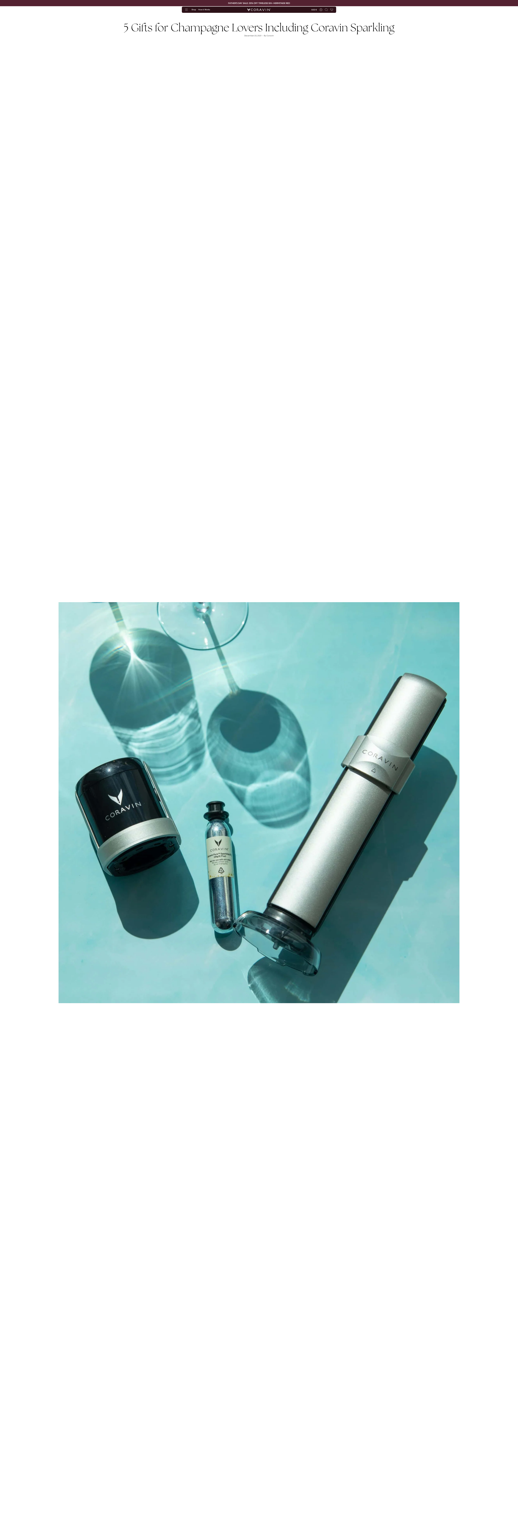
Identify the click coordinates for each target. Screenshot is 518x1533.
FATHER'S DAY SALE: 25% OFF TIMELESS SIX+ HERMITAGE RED (259, 3)
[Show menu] (186, 10)
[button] (326, 10)
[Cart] (331, 10)
